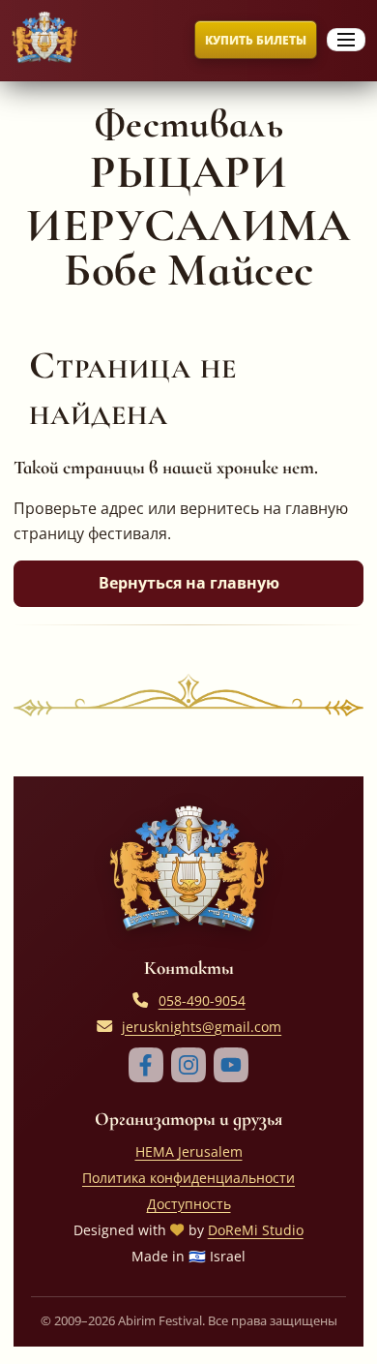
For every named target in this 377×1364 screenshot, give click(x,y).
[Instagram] (188, 1064)
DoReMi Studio (256, 1230)
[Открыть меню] (346, 39)
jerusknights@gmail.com (201, 1026)
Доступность (189, 1204)
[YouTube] (231, 1064)
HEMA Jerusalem (189, 1151)
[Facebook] (146, 1064)
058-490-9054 (202, 1000)
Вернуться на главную (189, 582)
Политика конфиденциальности (188, 1177)
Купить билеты (255, 40)
